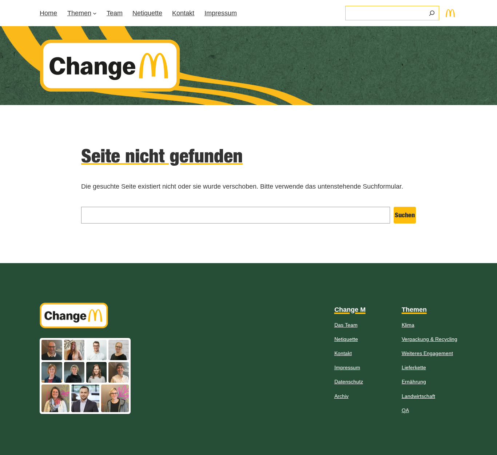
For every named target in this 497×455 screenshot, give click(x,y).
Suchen (405, 215)
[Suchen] (431, 13)
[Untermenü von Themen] (95, 13)
